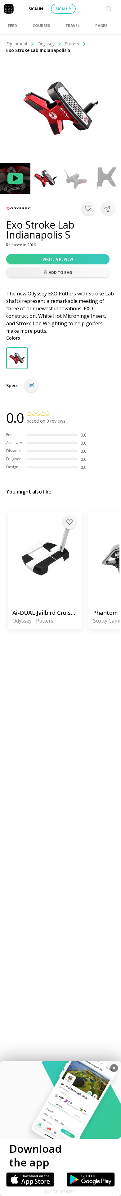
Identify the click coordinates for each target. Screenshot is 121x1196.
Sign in (36, 9)
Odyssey (46, 44)
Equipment (17, 44)
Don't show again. (60, 1191)
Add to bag (60, 272)
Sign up (63, 9)
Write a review (58, 259)
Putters (72, 44)
